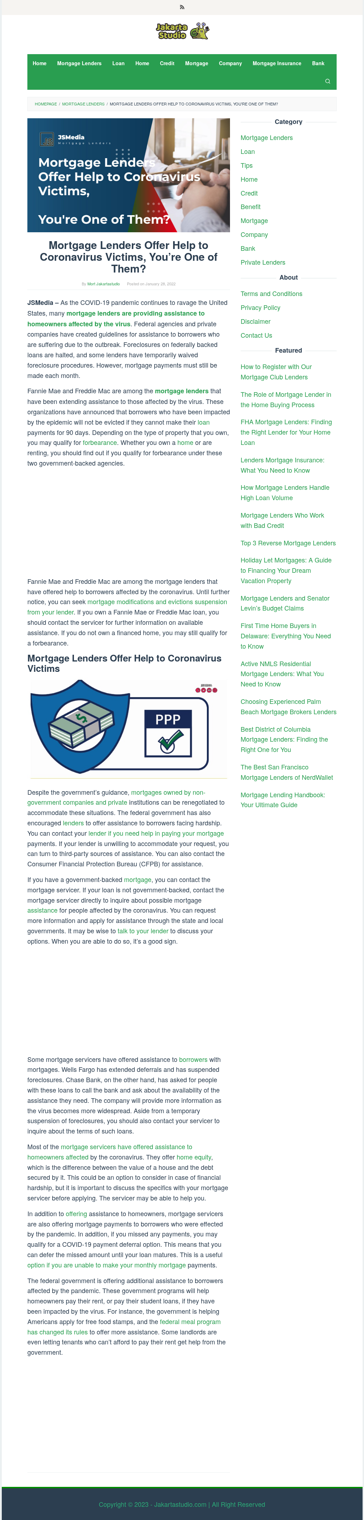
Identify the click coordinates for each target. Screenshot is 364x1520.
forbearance (100, 442)
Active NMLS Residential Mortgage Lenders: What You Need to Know (282, 674)
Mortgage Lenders (267, 137)
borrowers (193, 1059)
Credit (249, 192)
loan (204, 421)
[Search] (328, 81)
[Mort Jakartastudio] (182, 30)
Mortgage (254, 220)
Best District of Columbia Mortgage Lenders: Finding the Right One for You (284, 739)
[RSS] (182, 7)
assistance (42, 909)
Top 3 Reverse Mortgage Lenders (288, 542)
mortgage (137, 879)
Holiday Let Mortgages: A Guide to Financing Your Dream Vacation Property (286, 570)
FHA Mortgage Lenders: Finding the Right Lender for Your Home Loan (286, 432)
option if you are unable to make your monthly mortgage (106, 1264)
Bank (248, 248)
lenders (73, 822)
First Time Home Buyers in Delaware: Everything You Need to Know (286, 635)
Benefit (251, 206)
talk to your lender (143, 930)
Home (249, 178)
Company (254, 234)
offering (76, 1213)
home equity (194, 1156)
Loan (248, 151)
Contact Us (256, 334)
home (185, 442)
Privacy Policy (260, 307)
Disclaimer (256, 321)
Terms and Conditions (272, 293)
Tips (247, 165)
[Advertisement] (128, 523)
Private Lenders (263, 261)
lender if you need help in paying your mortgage (156, 832)
